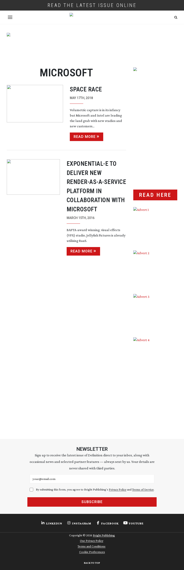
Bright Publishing (104, 535)
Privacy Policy (117, 489)
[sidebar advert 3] (155, 312)
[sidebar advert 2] (155, 268)
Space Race (86, 89)
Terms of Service (143, 489)
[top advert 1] (92, 46)
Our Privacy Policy (91, 540)
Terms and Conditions (91, 546)
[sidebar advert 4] (155, 381)
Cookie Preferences (92, 552)
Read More (85, 137)
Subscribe (92, 502)
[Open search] (176, 17)
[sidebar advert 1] (155, 225)
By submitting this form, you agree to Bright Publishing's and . (95, 489)
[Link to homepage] (92, 17)
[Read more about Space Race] (35, 113)
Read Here (155, 195)
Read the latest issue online (92, 5)
